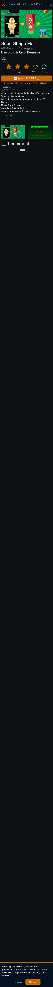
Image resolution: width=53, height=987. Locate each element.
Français (9, 119)
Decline (18, 982)
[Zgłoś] (46, 72)
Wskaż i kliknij (39, 83)
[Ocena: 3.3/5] (26, 66)
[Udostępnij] (19, 72)
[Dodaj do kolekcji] (33, 72)
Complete (25, 83)
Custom (6, 87)
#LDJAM (5, 90)
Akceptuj (33, 982)
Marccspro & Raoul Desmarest (21, 52)
